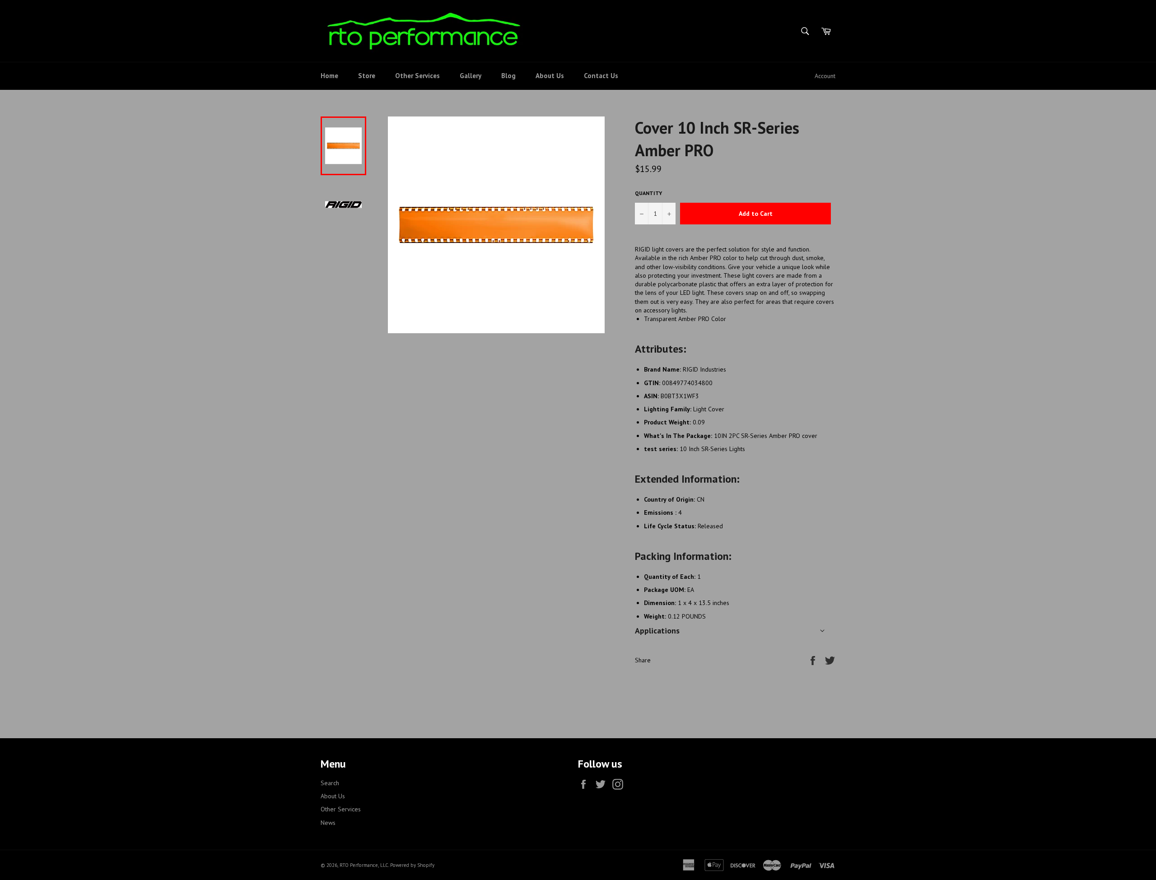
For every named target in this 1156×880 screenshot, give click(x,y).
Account (825, 76)
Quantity (648, 193)
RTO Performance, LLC (364, 865)
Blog (508, 75)
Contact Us (601, 75)
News (328, 823)
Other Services (417, 75)
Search (330, 783)
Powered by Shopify (412, 865)
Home (329, 75)
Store (366, 75)
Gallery (470, 75)
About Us (550, 75)
